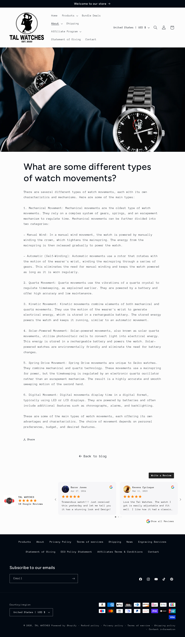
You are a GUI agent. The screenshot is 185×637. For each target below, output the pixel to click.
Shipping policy (164, 625)
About (40, 541)
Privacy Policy (61, 541)
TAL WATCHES (42, 625)
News (130, 541)
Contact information (162, 629)
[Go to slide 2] (118, 516)
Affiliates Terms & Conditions (120, 551)
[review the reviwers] (111, 488)
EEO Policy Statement (76, 551)
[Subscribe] (73, 578)
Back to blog (95, 456)
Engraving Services (152, 541)
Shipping (115, 541)
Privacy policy (113, 625)
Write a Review (161, 475)
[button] (70, 16)
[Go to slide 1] (115, 517)
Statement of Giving (40, 551)
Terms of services (90, 541)
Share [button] (31, 439)
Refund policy (90, 625)
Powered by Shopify (64, 625)
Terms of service (139, 625)
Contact (153, 551)
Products (25, 541)
